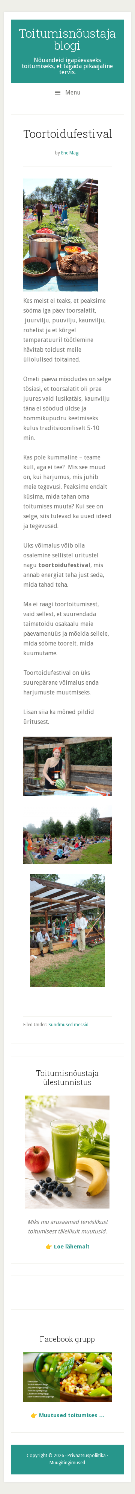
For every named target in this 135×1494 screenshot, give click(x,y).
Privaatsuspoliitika (87, 1455)
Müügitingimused (67, 1462)
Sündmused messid (68, 1024)
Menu (73, 92)
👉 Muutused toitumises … (67, 1415)
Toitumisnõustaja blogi (67, 39)
